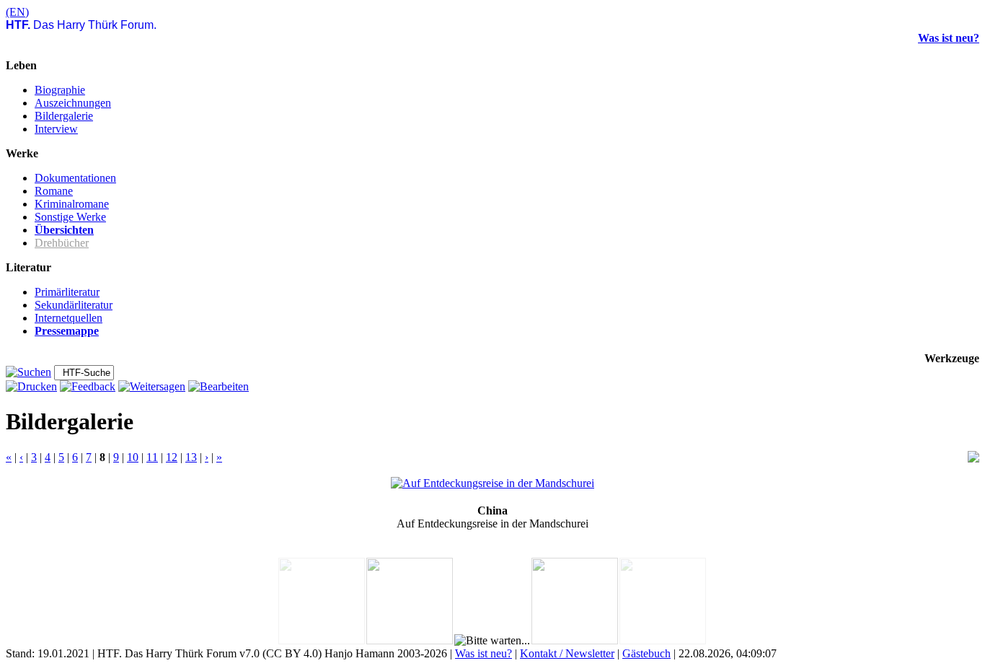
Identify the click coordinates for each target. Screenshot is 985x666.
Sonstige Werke (70, 217)
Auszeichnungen (73, 103)
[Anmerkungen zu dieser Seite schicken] (87, 386)
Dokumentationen (75, 178)
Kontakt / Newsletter (567, 653)
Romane (54, 191)
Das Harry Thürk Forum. (81, 25)
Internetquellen (68, 318)
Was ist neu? (948, 38)
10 (132, 457)
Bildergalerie (64, 116)
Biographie (60, 90)
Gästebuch (646, 653)
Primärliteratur (67, 292)
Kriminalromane (72, 204)
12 (171, 457)
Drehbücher (62, 243)
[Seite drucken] (31, 386)
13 (191, 457)
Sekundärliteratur (73, 305)
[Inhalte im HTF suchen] (28, 372)
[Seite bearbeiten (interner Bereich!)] (218, 386)
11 (152, 457)
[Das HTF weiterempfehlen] (151, 386)
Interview (56, 129)
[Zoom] (973, 458)
